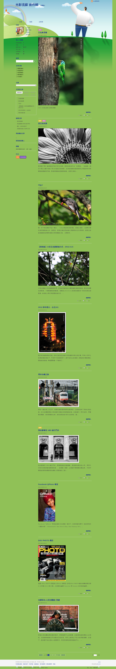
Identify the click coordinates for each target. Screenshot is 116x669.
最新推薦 (33, 92)
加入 (91, 667)
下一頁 (58, 655)
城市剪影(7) (20, 74)
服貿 (30, 149)
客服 (54, 664)
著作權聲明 (42, 664)
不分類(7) (19, 76)
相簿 (30, 22)
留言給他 (28, 34)
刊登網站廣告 (19, 664)
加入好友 (28, 27)
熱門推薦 (33, 95)
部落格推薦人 (20, 140)
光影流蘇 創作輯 (27, 4)
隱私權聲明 (49, 664)
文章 (20, 22)
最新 (89, 25)
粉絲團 (19, 667)
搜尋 (34, 61)
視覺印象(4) (20, 68)
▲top (99, 662)
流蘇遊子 (18, 35)
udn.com (98, 664)
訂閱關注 (28, 32)
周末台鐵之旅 (43, 374)
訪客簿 (41, 22)
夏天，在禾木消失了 (22, 126)
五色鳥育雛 (42, 32)
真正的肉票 (42, 123)
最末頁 (63, 655)
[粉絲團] (17, 667)
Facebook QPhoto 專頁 (48, 484)
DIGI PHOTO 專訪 (45, 540)
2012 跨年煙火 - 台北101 (48, 307)
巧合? (40, 185)
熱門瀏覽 (19, 95)
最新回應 (26, 92)
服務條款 (36, 664)
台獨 (27, 149)
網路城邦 (95, 667)
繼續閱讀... (88, 112)
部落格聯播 (23, 157)
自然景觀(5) (20, 72)
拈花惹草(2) (20, 70)
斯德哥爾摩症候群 (20, 149)
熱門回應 (26, 95)
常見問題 (31, 664)
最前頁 (40, 655)
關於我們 (25, 664)
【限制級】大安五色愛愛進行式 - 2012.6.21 (55, 247)
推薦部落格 (28, 30)
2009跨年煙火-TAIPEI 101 (23, 128)
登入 (88, 667)
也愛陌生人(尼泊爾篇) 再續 (49, 600)
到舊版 (42, 5)
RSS (17, 157)
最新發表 (19, 92)
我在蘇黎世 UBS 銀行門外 (48, 430)
